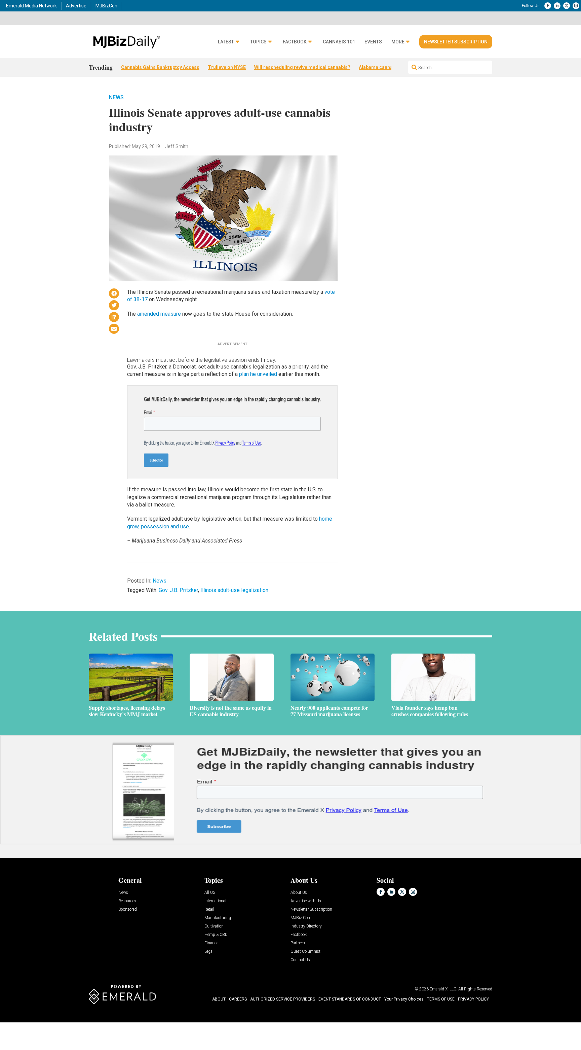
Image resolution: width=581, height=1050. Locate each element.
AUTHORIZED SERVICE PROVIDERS (282, 999)
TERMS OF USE (441, 999)
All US (209, 892)
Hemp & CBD (216, 935)
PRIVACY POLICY (473, 999)
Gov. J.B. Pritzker (178, 590)
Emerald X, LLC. (443, 989)
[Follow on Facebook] (547, 5)
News (116, 97)
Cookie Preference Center (68, 1023)
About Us (298, 892)
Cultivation (214, 926)
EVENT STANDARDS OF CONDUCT (349, 999)
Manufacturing (217, 918)
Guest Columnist (305, 951)
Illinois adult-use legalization (234, 590)
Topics (258, 41)
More (397, 41)
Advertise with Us (305, 901)
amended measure (159, 314)
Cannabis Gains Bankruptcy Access (160, 67)
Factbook (295, 41)
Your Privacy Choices (404, 999)
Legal (209, 951)
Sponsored (127, 909)
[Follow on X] (566, 5)
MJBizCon (106, 5)
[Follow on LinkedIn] (557, 5)
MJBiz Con (300, 918)
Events (373, 41)
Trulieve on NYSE (227, 67)
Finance (211, 943)
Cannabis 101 (339, 41)
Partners (297, 943)
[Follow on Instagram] (576, 5)
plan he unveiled (258, 374)
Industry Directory (306, 926)
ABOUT (219, 999)
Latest (226, 41)
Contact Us (300, 960)
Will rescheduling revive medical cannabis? (302, 67)
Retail (209, 909)
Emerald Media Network (31, 5)
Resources (127, 901)
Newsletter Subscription (456, 41)
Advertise (76, 5)
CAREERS (238, 999)
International (215, 901)
